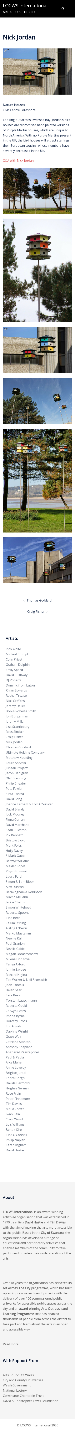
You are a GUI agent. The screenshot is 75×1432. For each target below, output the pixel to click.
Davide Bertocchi (18, 1083)
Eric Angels (14, 1026)
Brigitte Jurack (16, 1073)
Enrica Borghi (15, 1078)
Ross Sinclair (15, 732)
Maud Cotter (15, 1109)
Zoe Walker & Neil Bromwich (26, 980)
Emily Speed (14, 670)
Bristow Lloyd (15, 840)
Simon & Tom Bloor (20, 882)
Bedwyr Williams (17, 861)
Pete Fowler (14, 788)
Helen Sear (14, 990)
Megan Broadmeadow (22, 954)
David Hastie (15, 1150)
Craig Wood (14, 1119)
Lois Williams (15, 1124)
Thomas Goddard (39, 600)
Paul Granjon (15, 943)
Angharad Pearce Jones (22, 1052)
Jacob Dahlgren (17, 773)
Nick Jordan (14, 742)
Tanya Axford (15, 964)
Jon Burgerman (17, 716)
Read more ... (12, 1344)
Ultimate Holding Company (25, 752)
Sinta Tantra (15, 794)
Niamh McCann (17, 897)
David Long (14, 799)
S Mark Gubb (15, 856)
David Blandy (15, 809)
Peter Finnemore (18, 1099)
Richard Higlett (16, 975)
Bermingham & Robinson (24, 892)
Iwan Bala (13, 1114)
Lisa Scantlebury (17, 727)
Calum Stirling (16, 923)
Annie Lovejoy (16, 1067)
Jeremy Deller (15, 706)
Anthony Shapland (19, 1047)
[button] (62, 8)
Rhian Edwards (16, 690)
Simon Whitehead (18, 907)
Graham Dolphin (18, 664)
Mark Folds (14, 845)
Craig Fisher (36, 611)
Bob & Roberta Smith (21, 711)
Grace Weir (14, 1036)
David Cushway (17, 675)
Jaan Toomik (15, 985)
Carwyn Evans (16, 1011)
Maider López (16, 866)
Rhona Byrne (15, 1016)
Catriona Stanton (18, 1042)
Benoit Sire (14, 1129)
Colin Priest (14, 659)
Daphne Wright (17, 1031)
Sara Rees (13, 995)
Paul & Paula (15, 1057)
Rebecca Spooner (18, 912)
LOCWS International (25, 5)
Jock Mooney (15, 814)
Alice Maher (14, 1062)
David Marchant (17, 825)
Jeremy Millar (15, 721)
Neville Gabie (15, 949)
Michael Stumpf (17, 654)
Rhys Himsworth (17, 871)
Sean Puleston (16, 830)
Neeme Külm (15, 938)
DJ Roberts (13, 680)
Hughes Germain (18, 1088)
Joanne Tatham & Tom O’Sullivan (29, 804)
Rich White (13, 649)
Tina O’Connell (16, 1135)
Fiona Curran (15, 819)
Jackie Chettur (16, 902)
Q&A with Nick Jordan (18, 160)
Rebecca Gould (16, 1005)
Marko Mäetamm (18, 933)
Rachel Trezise (16, 695)
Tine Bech (13, 918)
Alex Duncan (15, 887)
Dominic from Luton (20, 685)
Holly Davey (14, 851)
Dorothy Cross (16, 1021)
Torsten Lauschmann (21, 1000)
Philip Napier (15, 1140)
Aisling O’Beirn (16, 928)
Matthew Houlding (19, 758)
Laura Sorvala (16, 763)
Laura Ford (14, 876)
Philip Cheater (16, 783)
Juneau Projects (17, 768)
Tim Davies (14, 1104)
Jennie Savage (16, 969)
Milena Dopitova (18, 959)
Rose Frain (13, 1093)
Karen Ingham (16, 1145)
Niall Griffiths (15, 701)
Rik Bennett (14, 835)
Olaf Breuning (16, 778)
